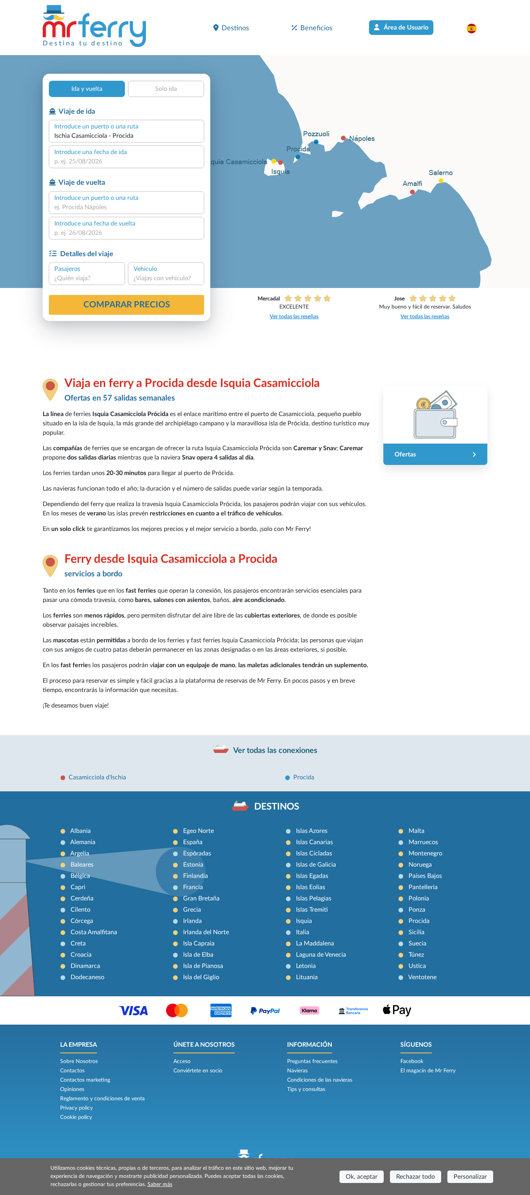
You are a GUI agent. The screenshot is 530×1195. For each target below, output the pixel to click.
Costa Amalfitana (94, 932)
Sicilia (416, 932)
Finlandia (195, 876)
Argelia (79, 853)
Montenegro (425, 853)
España (193, 842)
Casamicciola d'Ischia (97, 777)
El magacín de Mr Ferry (428, 1071)
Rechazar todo (415, 1177)
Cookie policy (76, 1117)
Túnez (416, 955)
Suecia (417, 943)
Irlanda (192, 921)
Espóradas (197, 853)
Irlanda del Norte (206, 932)
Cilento (80, 910)
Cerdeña (82, 898)
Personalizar (470, 1177)
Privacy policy (76, 1108)
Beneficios (316, 28)
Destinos (235, 28)
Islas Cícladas (314, 853)
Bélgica (80, 876)
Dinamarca (85, 966)
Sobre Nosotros (79, 1061)
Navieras (297, 1071)
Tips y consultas (306, 1089)
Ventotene (422, 977)
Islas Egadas (312, 876)
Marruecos (423, 842)
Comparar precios (126, 304)
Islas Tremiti (312, 910)
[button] (475, 28)
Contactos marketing (85, 1080)
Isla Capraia (199, 943)
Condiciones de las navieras (319, 1080)
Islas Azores (311, 831)
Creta (78, 943)
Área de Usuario (405, 27)
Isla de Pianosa (203, 966)
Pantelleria (423, 887)
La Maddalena (315, 943)
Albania (80, 831)
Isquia (304, 921)
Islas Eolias (310, 887)
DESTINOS (276, 807)
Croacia (81, 955)
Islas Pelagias (313, 898)
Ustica (417, 966)
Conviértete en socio (197, 1071)
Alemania (82, 842)
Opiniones (72, 1089)
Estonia (193, 865)
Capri (78, 887)
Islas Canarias (314, 842)
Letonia (306, 966)
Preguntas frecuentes (312, 1061)
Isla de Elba (198, 955)
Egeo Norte (198, 831)
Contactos (72, 1071)
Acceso (182, 1061)
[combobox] (126, 135)
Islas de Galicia (316, 865)
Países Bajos (425, 876)
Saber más (159, 1184)
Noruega (420, 865)
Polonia (419, 898)
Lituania (307, 977)
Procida (303, 777)
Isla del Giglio (201, 977)
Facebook (411, 1061)
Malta (416, 831)
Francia (193, 887)
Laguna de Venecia (321, 955)
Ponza (417, 910)
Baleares (82, 865)
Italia (302, 932)
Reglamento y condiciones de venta (102, 1098)
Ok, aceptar (362, 1177)
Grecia (192, 910)
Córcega (82, 921)
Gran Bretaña (201, 898)
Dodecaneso (87, 977)
